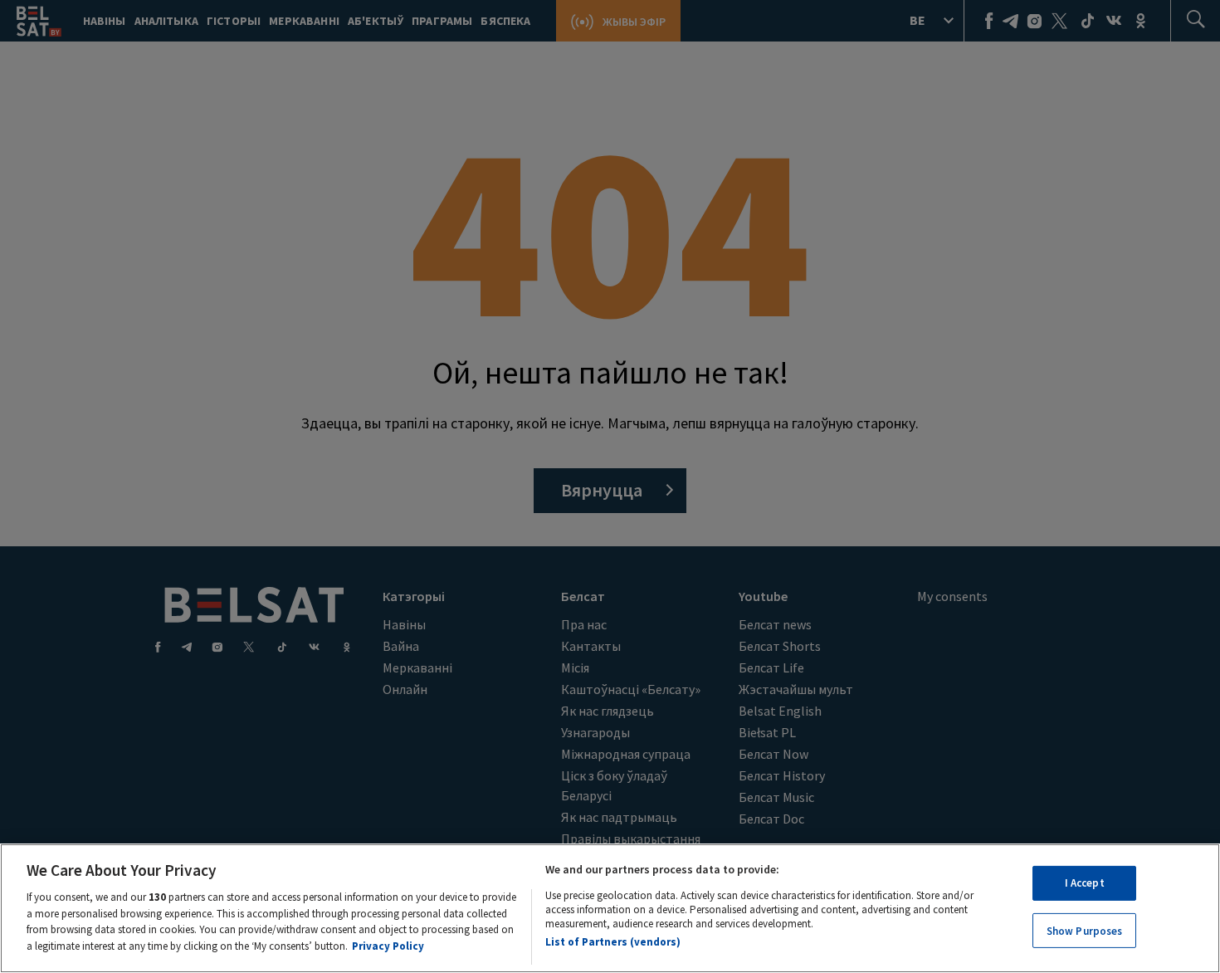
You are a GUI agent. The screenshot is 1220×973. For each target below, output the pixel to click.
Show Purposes (1085, 930)
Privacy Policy (388, 945)
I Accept (1085, 883)
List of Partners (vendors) (613, 942)
